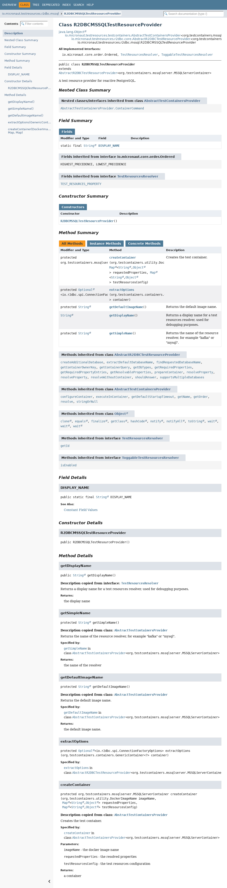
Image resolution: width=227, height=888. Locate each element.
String (89, 145)
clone (65, 421)
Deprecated (51, 4)
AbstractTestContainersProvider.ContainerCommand (102, 108)
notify (155, 421)
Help (90, 4)
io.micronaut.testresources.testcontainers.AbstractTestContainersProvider (123, 35)
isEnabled (68, 465)
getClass (118, 421)
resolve (67, 401)
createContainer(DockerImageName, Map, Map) (30, 131)
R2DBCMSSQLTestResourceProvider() (30, 88)
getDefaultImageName (126, 307)
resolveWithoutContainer (111, 377)
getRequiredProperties (173, 367)
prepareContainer (169, 372)
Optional (85, 290)
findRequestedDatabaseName (178, 362)
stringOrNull (87, 401)
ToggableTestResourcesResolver (187, 54)
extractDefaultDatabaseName (130, 362)
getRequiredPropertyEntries (84, 372)
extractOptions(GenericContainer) (30, 122)
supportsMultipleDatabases (182, 377)
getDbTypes (142, 367)
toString (195, 421)
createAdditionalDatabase (82, 362)
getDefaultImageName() (25, 115)
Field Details (13, 67)
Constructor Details (18, 81)
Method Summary (17, 60)
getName (184, 396)
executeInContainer (112, 396)
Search (78, 4)
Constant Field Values (81, 510)
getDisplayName (121, 315)
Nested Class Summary (21, 40)
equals (80, 421)
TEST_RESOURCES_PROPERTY (81, 184)
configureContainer (76, 396)
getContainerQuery (115, 367)
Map (112, 267)
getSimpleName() (20, 108)
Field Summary (15, 47)
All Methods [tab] (72, 243)
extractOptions (121, 290)
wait (211, 421)
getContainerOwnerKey (78, 367)
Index (66, 4)
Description (13, 33)
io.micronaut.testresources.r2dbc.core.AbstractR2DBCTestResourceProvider (130, 39)
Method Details (15, 95)
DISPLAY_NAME (19, 74)
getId (65, 446)
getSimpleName (120, 333)
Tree (36, 4)
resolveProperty (199, 372)
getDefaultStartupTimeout (152, 396)
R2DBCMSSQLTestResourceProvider (92, 13)
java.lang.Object (71, 32)
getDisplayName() (21, 101)
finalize (98, 421)
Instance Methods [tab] (105, 243)
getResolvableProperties (130, 372)
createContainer (122, 257)
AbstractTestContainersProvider (172, 101)
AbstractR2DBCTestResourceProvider (88, 73)
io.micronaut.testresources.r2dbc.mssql (30, 13)
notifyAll (174, 421)
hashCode (138, 421)
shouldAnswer (145, 377)
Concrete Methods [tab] (144, 243)
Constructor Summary (20, 53)
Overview (9, 4)
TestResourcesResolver (139, 54)
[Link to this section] (113, 90)
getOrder (201, 396)
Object (138, 267)
